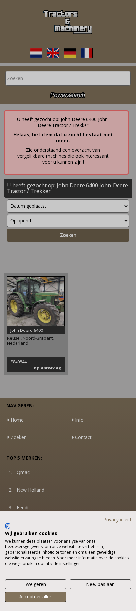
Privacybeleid (117, 519)
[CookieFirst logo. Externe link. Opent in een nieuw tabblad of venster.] (7, 526)
